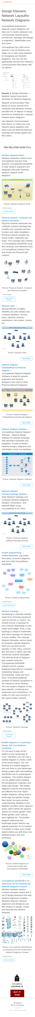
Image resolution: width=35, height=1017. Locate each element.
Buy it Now (17, 993)
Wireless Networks (9, 211)
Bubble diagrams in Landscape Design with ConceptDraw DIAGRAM (16, 745)
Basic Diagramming (9, 605)
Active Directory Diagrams (9, 735)
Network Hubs (8, 306)
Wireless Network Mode (13, 155)
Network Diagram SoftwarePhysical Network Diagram (14, 368)
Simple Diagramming (11, 553)
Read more (27, 358)
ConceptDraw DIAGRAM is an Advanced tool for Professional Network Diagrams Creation (16, 884)
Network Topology (10, 611)
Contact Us (18, 1008)
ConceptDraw (7, 2)
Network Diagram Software (14, 429)
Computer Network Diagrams (9, 298)
